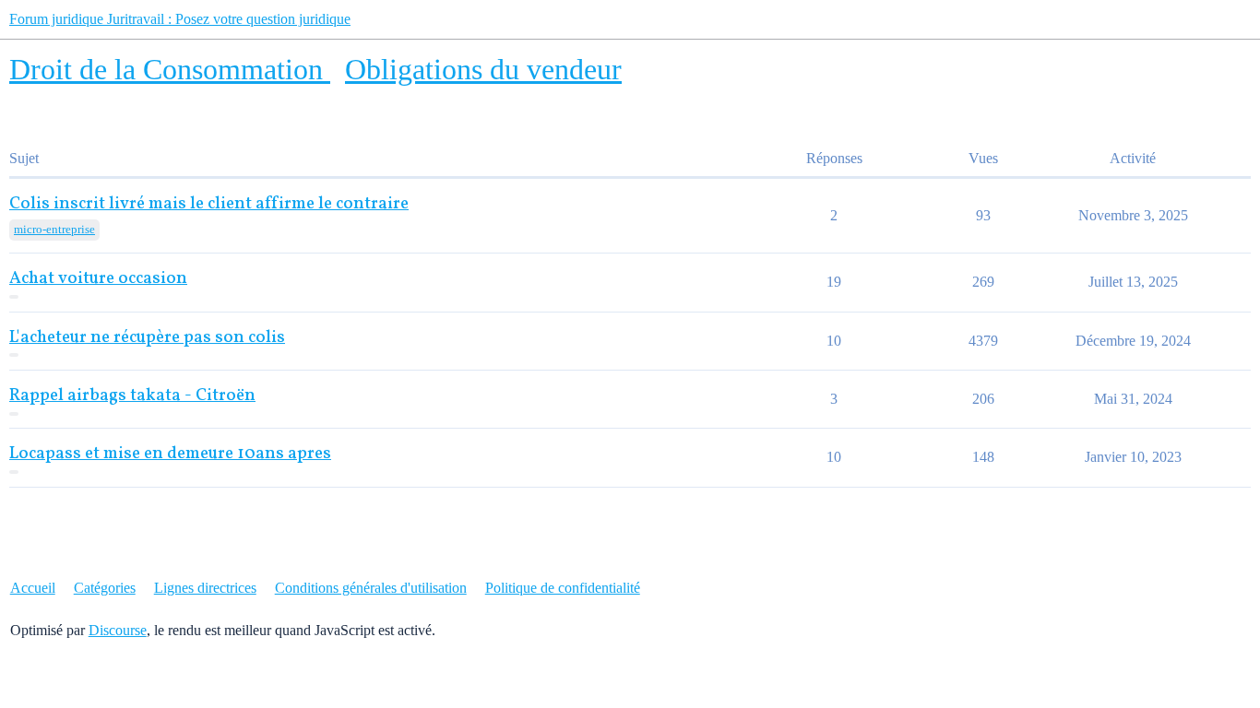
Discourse (118, 630)
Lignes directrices (205, 588)
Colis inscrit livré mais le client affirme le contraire (209, 204)
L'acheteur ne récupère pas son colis (147, 337)
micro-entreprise (54, 229)
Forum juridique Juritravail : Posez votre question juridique (180, 19)
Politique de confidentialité (562, 588)
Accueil (32, 588)
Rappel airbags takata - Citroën (132, 395)
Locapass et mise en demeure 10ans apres (170, 454)
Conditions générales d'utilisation (371, 588)
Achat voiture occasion (98, 278)
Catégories (105, 588)
